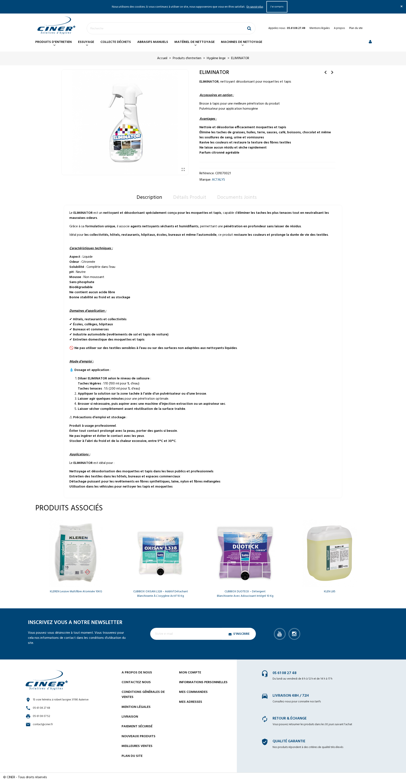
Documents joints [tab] (237, 197)
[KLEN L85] (329, 553)
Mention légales (136, 707)
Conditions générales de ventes (143, 694)
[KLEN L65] (332, 72)
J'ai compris (277, 7)
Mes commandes (193, 692)
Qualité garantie (289, 741)
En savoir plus (255, 6)
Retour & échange (290, 718)
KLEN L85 (329, 591)
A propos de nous (137, 672)
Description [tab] (149, 197)
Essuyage (86, 42)
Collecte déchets (115, 42)
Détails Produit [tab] (189, 197)
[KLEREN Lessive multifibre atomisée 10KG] (76, 553)
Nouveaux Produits (138, 736)
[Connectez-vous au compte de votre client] (370, 42)
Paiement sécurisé (137, 726)
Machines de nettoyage (241, 42)
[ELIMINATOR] (183, 170)
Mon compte (190, 672)
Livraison (130, 716)
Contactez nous (136, 682)
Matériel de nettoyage (194, 42)
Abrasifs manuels (152, 42)
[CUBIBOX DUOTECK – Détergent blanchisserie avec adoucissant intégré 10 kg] (245, 553)
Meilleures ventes (137, 746)
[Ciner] (56, 25)
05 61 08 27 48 (284, 673)
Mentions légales (320, 28)
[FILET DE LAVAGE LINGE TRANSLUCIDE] (325, 72)
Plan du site (356, 28)
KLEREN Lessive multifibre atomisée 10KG (76, 591)
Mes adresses (190, 702)
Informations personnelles (203, 682)
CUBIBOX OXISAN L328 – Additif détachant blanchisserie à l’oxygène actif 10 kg (160, 593)
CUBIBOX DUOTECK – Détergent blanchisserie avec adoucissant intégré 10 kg (245, 593)
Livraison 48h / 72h (291, 696)
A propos (339, 28)
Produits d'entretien (53, 42)
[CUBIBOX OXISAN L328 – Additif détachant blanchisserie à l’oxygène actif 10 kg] (160, 553)
